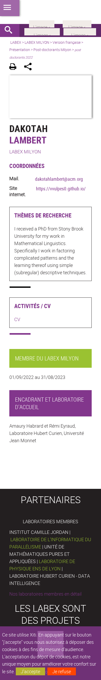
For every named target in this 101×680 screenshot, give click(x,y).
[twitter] (77, 23)
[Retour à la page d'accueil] (50, 12)
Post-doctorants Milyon (52, 49)
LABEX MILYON (37, 42)
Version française (67, 42)
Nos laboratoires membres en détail (45, 594)
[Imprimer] (14, 67)
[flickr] (41, 23)
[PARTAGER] (29, 67)
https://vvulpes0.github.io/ (61, 188)
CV (17, 319)
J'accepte (30, 671)
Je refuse (61, 671)
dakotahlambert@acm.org (59, 179)
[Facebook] (42, 31)
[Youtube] (79, 31)
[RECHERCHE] (10, 30)
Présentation (19, 49)
